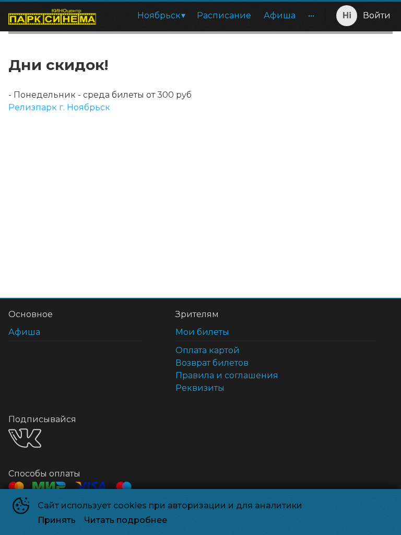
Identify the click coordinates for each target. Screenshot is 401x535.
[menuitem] (161, 15)
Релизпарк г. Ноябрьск (59, 107)
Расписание (224, 15)
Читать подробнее (125, 520)
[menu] (212, 15)
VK (24, 438)
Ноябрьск (159, 15)
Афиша (280, 15)
